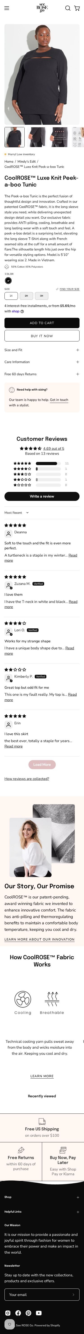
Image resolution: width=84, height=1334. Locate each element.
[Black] (8, 280)
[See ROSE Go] (42, 8)
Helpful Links (13, 1212)
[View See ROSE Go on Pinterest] (28, 1313)
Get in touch (59, 400)
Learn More (42, 1076)
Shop (7, 1197)
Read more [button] (13, 746)
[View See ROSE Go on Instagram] (7, 1313)
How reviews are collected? (26, 778)
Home (8, 161)
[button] (67, 8)
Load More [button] (42, 764)
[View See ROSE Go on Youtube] (38, 1313)
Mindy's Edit (26, 161)
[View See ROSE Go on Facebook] (18, 1313)
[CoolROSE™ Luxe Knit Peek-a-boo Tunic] (14, 137)
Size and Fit (13, 350)
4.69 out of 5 (53, 448)
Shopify (55, 1325)
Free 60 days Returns (20, 374)
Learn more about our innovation (39, 939)
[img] (15, 525)
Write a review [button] (42, 496)
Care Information (17, 362)
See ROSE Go (24, 1325)
